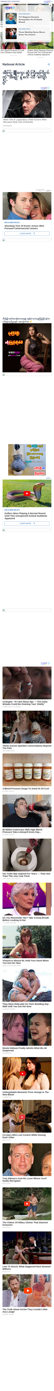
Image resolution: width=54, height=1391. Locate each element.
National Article (14, 64)
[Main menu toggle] (48, 64)
